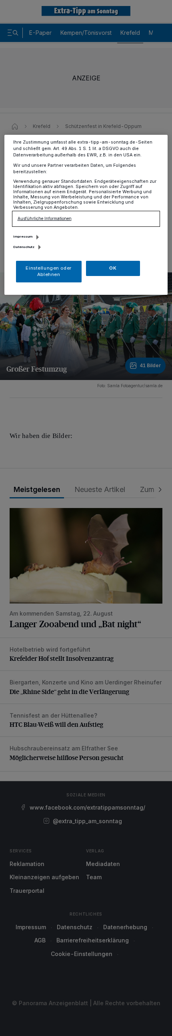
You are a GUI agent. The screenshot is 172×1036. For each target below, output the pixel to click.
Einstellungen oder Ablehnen (48, 271)
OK (112, 268)
